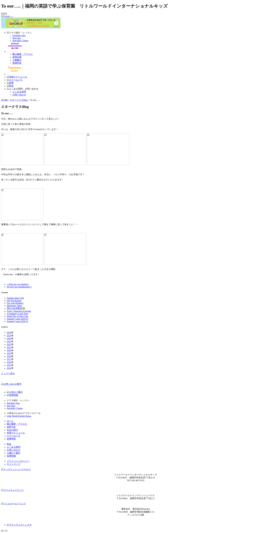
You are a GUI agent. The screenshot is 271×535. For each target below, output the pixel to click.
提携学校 (16, 63)
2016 (9, 362)
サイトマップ (13, 464)
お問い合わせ (19, 95)
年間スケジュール (16, 433)
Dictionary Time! (14, 305)
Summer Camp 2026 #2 (17, 319)
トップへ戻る (8, 373)
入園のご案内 (13, 453)
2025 (9, 335)
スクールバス (13, 436)
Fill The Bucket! (14, 300)
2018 (9, 356)
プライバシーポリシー (18, 461)
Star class (16, 38)
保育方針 (11, 427)
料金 (9, 444)
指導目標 (16, 57)
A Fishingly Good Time (17, 314)
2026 (9, 332)
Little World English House (19, 416)
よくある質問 (19, 92)
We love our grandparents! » (19, 287)
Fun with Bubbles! (15, 303)
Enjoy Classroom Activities (19, 311)
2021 (9, 347)
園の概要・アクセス (22, 54)
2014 (9, 368)
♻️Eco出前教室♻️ (16, 308)
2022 (9, 344)
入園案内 (16, 60)
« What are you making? (18, 284)
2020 (9, 350)
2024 (9, 338)
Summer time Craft (15, 298)
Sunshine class (18, 35)
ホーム (10, 421)
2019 (9, 353)
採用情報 (11, 456)
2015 (9, 365)
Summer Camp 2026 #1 (17, 321)
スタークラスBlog (19, 100)
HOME (4, 100)
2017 (9, 359)
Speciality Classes (20, 40)
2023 (9, 341)
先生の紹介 (12, 430)
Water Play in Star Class (17, 316)
